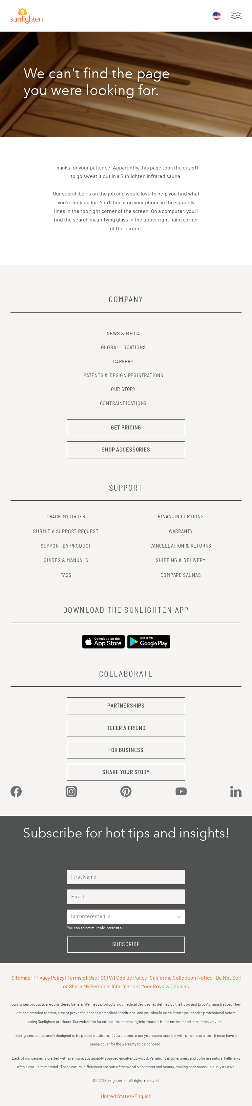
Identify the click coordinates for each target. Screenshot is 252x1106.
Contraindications (123, 403)
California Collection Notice (181, 978)
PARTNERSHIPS (126, 705)
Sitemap (21, 978)
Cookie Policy (131, 978)
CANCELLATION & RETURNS (181, 546)
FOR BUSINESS (126, 750)
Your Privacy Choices (165, 986)
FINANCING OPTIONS (181, 516)
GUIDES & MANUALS (66, 560)
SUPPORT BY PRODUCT (66, 546)
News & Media (123, 333)
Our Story (123, 389)
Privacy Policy (48, 978)
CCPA (106, 978)
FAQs (66, 575)
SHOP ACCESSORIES (126, 449)
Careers (123, 361)
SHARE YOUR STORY (126, 772)
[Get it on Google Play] (148, 642)
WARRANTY (181, 531)
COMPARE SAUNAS (180, 575)
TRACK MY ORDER (66, 516)
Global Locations (123, 347)
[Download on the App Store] (103, 642)
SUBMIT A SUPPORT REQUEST (65, 531)
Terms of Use (82, 978)
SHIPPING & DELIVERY (180, 560)
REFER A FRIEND (126, 728)
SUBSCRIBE (126, 944)
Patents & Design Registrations (123, 375)
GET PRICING (126, 427)
